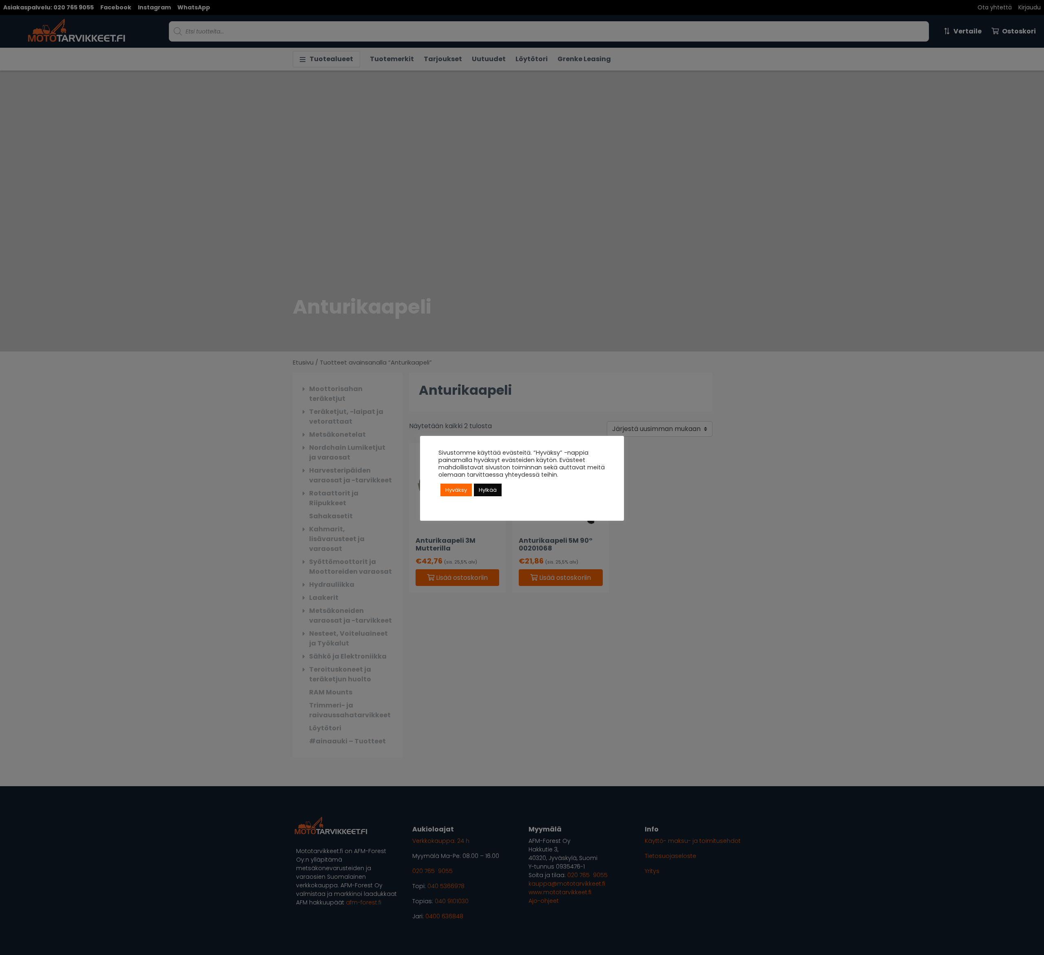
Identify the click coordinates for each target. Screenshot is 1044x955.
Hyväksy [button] (456, 490)
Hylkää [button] (488, 490)
